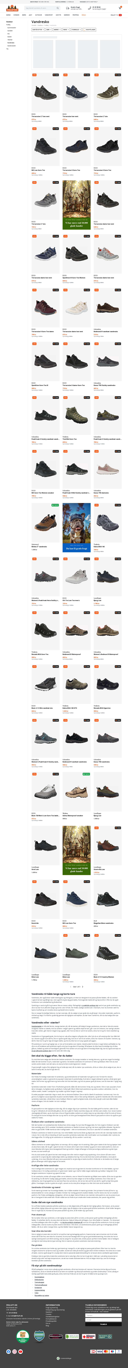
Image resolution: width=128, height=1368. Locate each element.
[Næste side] (83, 987)
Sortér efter (37, 30)
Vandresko (10, 43)
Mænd (8, 15)
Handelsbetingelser (53, 1317)
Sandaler (10, 31)
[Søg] (57, 8)
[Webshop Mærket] (39, 1336)
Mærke (56, 30)
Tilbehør (9, 40)
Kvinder (16, 15)
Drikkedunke (39, 1280)
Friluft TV (114, 15)
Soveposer (38, 1288)
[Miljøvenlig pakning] (23, 1336)
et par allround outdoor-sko (41, 1051)
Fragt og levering (52, 1307)
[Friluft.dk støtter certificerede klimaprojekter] (72, 1336)
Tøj (7, 49)
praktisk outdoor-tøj (90, 1005)
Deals (84, 15)
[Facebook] (8, 1351)
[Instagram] (14, 1351)
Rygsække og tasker (42, 1295)
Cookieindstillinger (65, 1358)
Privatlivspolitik (51, 1321)
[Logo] (12, 8)
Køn (47, 30)
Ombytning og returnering (55, 1310)
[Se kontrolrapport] (105, 1336)
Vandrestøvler (11, 46)
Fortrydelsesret (51, 1319)
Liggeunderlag (40, 1290)
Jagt (30, 15)
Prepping (76, 15)
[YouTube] (20, 1351)
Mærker (67, 15)
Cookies (48, 1314)
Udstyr (58, 15)
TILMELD (103, 1324)
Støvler (9, 37)
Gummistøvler (11, 28)
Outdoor (38, 15)
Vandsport (49, 15)
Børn (24, 15)
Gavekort (49, 1312)
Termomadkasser (41, 1285)
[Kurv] (120, 8)
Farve (65, 30)
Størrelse (75, 30)
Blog (47, 1326)
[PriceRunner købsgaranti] (56, 1336)
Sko (8, 34)
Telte (36, 1293)
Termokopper (39, 1282)
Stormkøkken (39, 1277)
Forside (34, 25)
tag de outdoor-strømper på (72, 1222)
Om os (48, 1323)
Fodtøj (8, 25)
